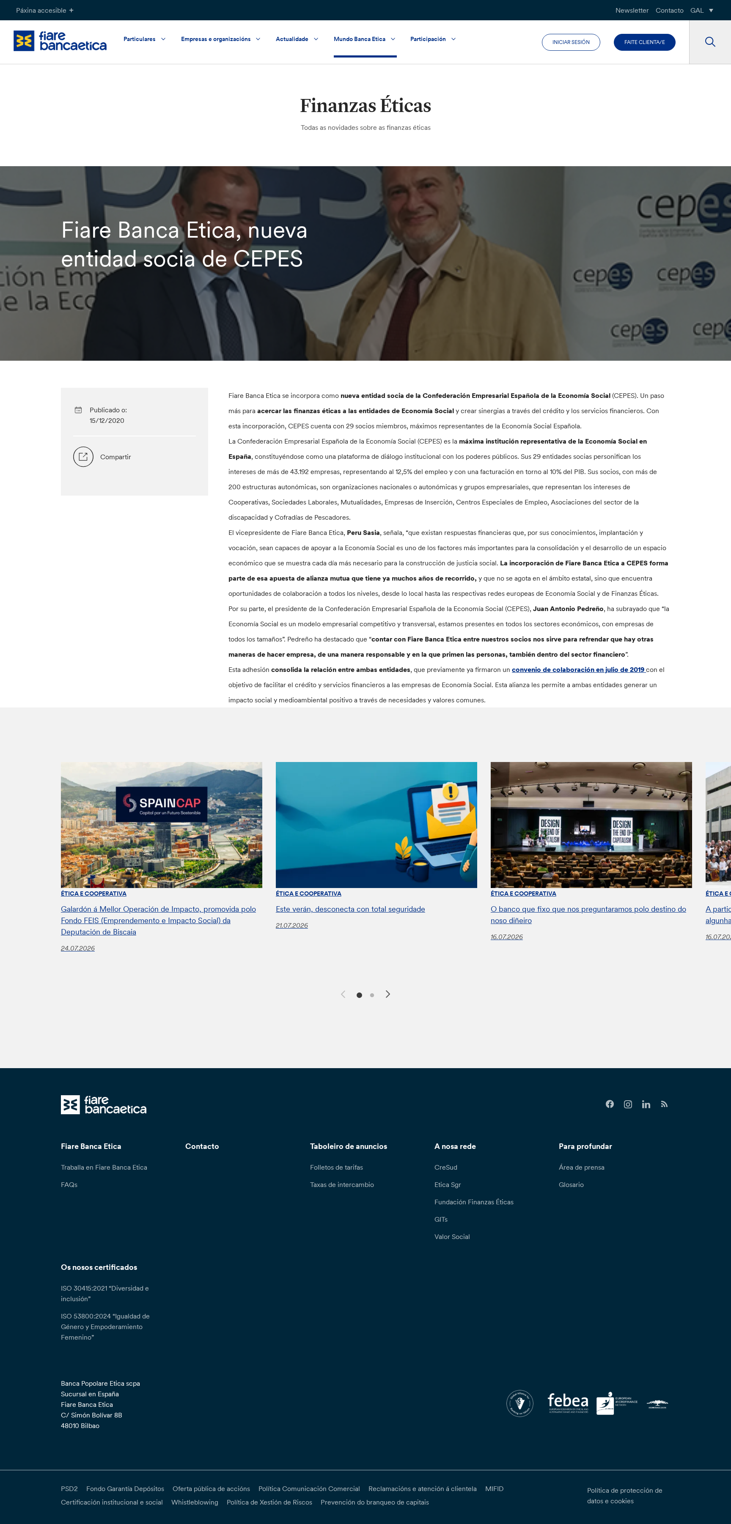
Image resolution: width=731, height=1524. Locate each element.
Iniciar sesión (571, 42)
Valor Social (452, 1236)
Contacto (670, 10)
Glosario (571, 1184)
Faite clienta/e (644, 42)
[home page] (60, 40)
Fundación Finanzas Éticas (474, 1202)
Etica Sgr (447, 1184)
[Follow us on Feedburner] (664, 1104)
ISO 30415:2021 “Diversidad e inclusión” (105, 1293)
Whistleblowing (194, 1502)
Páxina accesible (41, 10)
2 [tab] (371, 994)
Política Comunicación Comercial (309, 1488)
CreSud (445, 1167)
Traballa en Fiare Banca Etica (104, 1167)
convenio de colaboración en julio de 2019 (579, 669)
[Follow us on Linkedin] (646, 1104)
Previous (342, 993)
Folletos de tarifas (336, 1167)
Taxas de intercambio (342, 1184)
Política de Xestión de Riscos (269, 1502)
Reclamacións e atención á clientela (422, 1488)
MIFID (494, 1488)
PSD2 (69, 1488)
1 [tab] (358, 994)
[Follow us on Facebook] (610, 1104)
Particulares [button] (140, 39)
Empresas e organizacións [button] (216, 39)
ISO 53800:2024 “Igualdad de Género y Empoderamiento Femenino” (105, 1326)
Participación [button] (428, 39)
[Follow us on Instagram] (628, 1104)
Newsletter (632, 10)
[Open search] (710, 42)
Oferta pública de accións (211, 1488)
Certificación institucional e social (112, 1502)
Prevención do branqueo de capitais (375, 1502)
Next (389, 995)
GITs (441, 1219)
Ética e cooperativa (93, 893)
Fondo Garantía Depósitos (125, 1488)
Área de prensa (582, 1167)
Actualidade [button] (292, 39)
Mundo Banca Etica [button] (359, 39)
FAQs (69, 1184)
